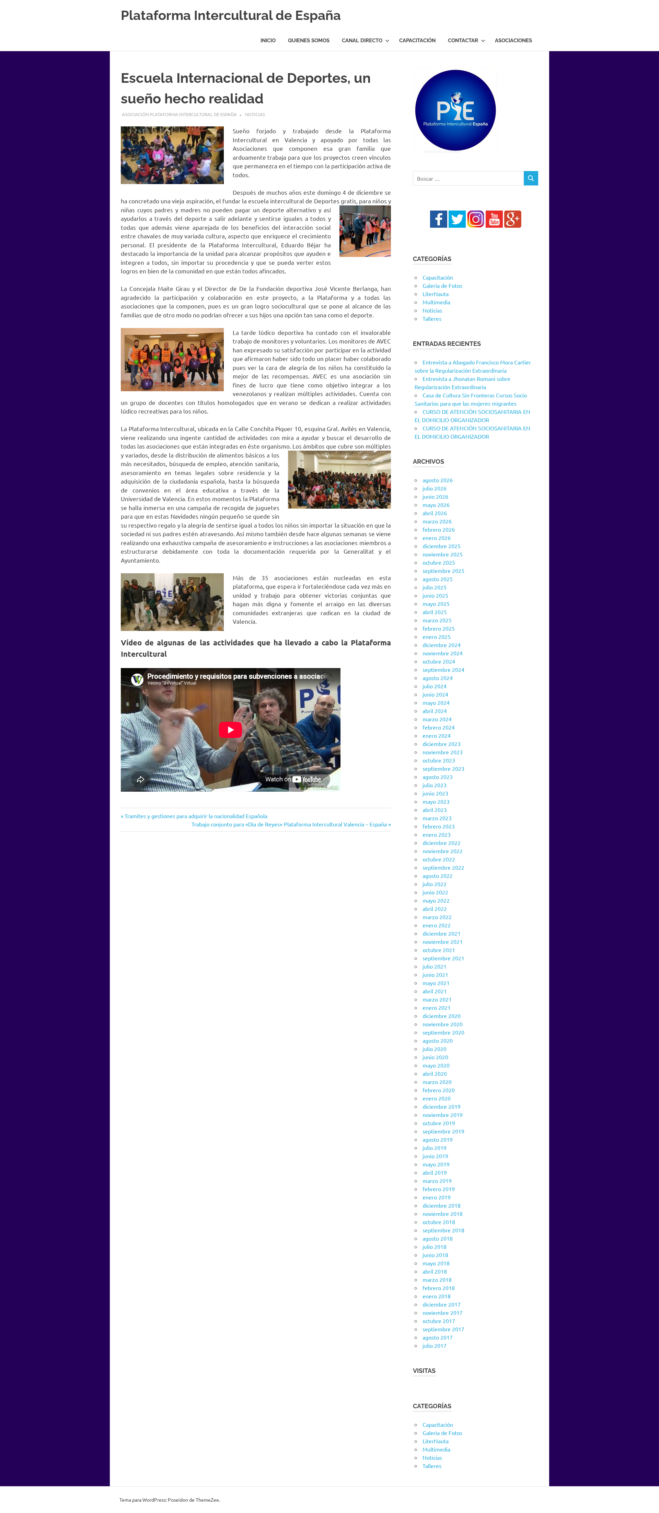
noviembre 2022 (443, 850)
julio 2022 (435, 883)
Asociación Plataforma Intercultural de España (179, 114)
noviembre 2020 (443, 1023)
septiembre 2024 (443, 669)
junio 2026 (435, 496)
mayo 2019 (436, 1164)
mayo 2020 (436, 1065)
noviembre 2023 (443, 751)
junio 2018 (435, 1254)
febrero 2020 (439, 1089)
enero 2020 (437, 1098)
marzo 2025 (437, 620)
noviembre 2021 (443, 941)
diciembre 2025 (442, 545)
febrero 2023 (439, 826)
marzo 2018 (437, 1279)
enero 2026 (437, 537)
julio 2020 (435, 1048)
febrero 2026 (439, 529)
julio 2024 (435, 685)
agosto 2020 (438, 1040)
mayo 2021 (436, 982)
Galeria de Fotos (442, 285)
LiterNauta (436, 293)
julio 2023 (435, 784)
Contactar (463, 40)
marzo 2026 (437, 521)
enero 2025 (437, 636)
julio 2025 (435, 587)
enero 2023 (437, 834)
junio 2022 (435, 892)
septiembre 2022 (443, 867)
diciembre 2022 (442, 842)
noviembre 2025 (443, 554)
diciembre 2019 (442, 1106)
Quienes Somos (309, 40)
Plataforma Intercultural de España (231, 15)
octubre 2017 (439, 1320)
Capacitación (417, 40)
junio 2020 (435, 1056)
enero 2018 (437, 1295)
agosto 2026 (438, 479)
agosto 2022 (438, 875)
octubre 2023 (439, 760)
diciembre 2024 (442, 644)
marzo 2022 (437, 916)
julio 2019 (435, 1147)
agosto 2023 (438, 776)
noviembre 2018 (443, 1213)
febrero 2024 (439, 727)
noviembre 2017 (443, 1312)
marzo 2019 (437, 1180)
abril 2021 (435, 990)
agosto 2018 (438, 1238)
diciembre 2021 (442, 933)
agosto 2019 (438, 1139)
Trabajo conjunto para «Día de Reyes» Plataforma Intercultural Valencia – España (289, 824)
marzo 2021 (437, 999)
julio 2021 (435, 966)
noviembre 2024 (443, 653)
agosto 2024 (438, 677)
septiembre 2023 (443, 768)
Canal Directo (362, 40)
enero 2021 (437, 1007)
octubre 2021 (439, 949)
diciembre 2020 (442, 1015)
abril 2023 (435, 809)
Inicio (268, 40)
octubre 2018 (439, 1221)
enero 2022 (437, 925)
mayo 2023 (436, 801)
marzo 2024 (437, 718)
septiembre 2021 (443, 958)
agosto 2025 (438, 578)
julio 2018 (435, 1246)
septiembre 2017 (443, 1328)
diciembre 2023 (442, 743)
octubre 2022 (439, 859)
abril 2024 (435, 710)
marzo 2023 (437, 817)
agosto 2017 (438, 1337)
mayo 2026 (436, 504)
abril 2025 (435, 611)
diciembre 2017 (442, 1304)
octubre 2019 (439, 1122)
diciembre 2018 (442, 1205)
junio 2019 (435, 1155)
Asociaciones (513, 40)
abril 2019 (435, 1172)
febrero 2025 (439, 628)
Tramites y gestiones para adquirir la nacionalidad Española (195, 815)
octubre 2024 (439, 661)
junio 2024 (435, 694)
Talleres (432, 318)
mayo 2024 (436, 702)
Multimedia (436, 301)
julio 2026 (435, 488)
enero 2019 (437, 1197)
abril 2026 (435, 512)
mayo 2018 (436, 1263)
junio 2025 (435, 595)
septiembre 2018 (443, 1230)
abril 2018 (435, 1271)
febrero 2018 (439, 1287)
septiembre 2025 (443, 570)
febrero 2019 (439, 1188)
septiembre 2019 (443, 1131)
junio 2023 (435, 793)
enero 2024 (437, 735)
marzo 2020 (437, 1081)
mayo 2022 (436, 900)
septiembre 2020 (443, 1032)
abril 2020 (435, 1073)
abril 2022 (435, 908)
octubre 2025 (439, 562)
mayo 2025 (436, 603)
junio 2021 (435, 974)
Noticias (255, 114)
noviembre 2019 (443, 1114)
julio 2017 (435, 1345)
